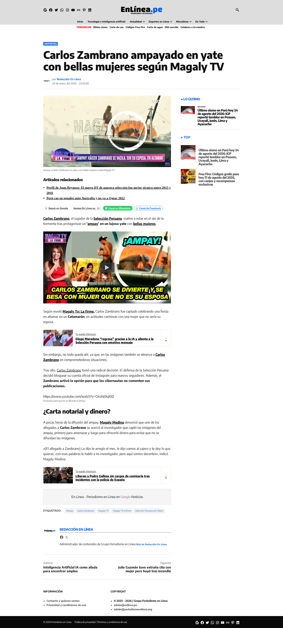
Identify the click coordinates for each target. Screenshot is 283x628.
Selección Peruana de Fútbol (149, 510)
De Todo (200, 21)
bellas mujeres (144, 223)
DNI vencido (171, 27)
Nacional (202, 107)
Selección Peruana (108, 218)
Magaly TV (103, 510)
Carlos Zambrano (56, 218)
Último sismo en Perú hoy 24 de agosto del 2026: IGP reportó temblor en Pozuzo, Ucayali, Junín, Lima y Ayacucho (218, 117)
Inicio (80, 21)
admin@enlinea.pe (125, 605)
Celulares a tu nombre (192, 27)
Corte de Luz (116, 27)
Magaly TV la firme (122, 510)
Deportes (50, 43)
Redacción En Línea (69, 79)
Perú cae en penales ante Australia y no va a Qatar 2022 (86, 198)
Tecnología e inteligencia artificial (106, 21)
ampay (93, 223)
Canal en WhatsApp (119, 208)
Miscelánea (182, 21)
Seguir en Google (58, 208)
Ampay (69, 510)
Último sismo (100, 27)
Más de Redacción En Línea (151, 544)
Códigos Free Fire (135, 27)
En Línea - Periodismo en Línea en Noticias (107, 497)
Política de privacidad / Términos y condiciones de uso (101, 622)
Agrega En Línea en (84, 208)
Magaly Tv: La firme (78, 311)
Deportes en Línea (159, 21)
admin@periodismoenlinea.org (133, 609)
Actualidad (136, 21)
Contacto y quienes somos (63, 600)
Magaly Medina (112, 422)
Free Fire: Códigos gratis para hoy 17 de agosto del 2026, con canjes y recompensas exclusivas (218, 179)
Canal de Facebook (150, 208)
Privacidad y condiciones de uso (66, 605)
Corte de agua (155, 27)
